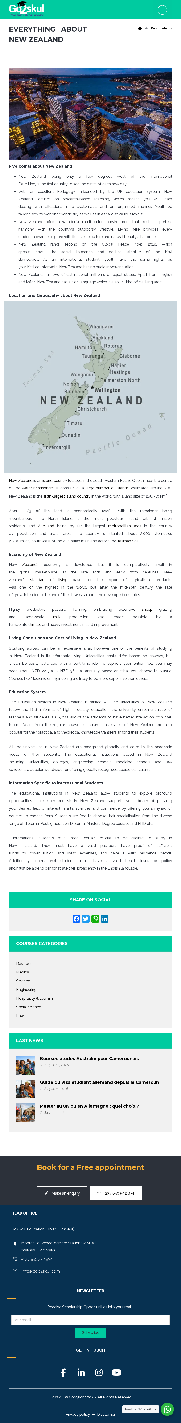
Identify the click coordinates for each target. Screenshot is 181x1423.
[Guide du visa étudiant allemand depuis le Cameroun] (25, 1089)
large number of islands (107, 488)
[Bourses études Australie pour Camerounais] (25, 1065)
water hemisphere (38, 488)
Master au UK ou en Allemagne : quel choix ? (89, 1106)
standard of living (49, 579)
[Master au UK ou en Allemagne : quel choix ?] (25, 1112)
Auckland (46, 526)
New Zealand (21, 480)
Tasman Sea (128, 541)
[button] (162, 9)
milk (56, 617)
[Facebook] (76, 919)
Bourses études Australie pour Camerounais (89, 1058)
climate (34, 624)
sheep (147, 609)
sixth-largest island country (66, 496)
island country (54, 480)
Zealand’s (30, 564)
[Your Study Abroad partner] (26, 8)
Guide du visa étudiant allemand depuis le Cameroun (99, 1082)
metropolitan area (124, 526)
